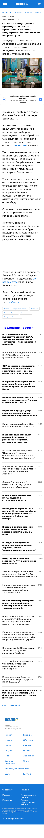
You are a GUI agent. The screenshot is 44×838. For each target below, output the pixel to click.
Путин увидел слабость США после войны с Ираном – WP (18, 425)
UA (39, 4)
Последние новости (17, 327)
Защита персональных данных (28, 802)
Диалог (4, 16)
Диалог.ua (19, 812)
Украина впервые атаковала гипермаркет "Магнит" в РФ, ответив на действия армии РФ (19, 574)
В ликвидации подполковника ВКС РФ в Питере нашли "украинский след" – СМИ (19, 355)
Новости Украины (10, 313)
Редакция (7, 795)
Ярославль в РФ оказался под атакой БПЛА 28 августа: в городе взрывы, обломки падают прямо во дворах (18, 620)
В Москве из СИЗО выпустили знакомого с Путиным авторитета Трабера (18, 650)
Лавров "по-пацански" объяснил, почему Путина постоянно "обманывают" (16, 484)
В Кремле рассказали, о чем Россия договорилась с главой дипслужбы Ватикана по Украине (19, 470)
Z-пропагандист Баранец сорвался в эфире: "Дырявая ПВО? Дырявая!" (18, 679)
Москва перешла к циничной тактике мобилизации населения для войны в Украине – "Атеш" (18, 589)
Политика (34, 309)
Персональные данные (28, 796)
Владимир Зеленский (12, 317)
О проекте (7, 790)
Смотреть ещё (11, 705)
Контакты (7, 800)
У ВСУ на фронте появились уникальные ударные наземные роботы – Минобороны (18, 665)
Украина (12, 16)
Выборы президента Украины (15, 309)
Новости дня (26, 313)
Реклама (25, 790)
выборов (14, 302)
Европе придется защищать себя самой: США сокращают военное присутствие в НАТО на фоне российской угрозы (18, 636)
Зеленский (20, 145)
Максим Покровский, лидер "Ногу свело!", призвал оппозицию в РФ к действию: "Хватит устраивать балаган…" (18, 454)
